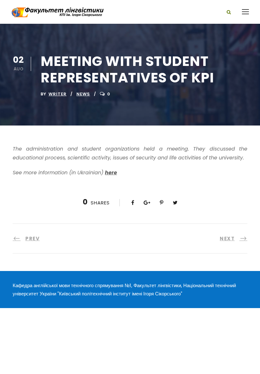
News (83, 94)
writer (58, 94)
